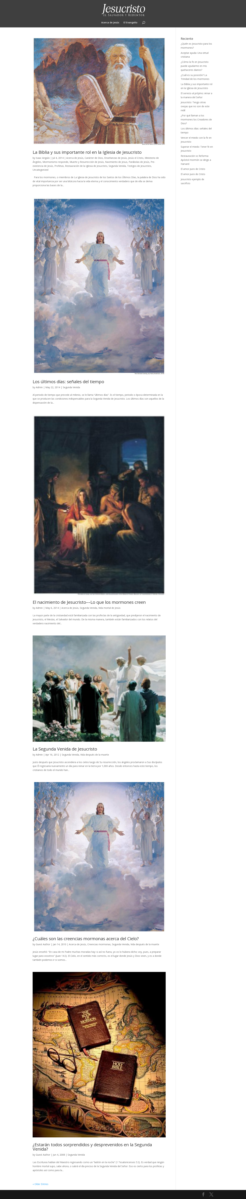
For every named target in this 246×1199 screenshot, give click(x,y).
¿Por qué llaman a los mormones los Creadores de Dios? (196, 119)
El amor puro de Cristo (193, 168)
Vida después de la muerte (94, 754)
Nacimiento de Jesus (116, 161)
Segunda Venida (117, 165)
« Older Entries (40, 1184)
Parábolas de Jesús (139, 161)
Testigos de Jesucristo (139, 165)
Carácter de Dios (94, 157)
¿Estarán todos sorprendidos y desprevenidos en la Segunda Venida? (92, 1147)
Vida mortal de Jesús (109, 607)
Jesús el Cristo (135, 157)
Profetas (59, 165)
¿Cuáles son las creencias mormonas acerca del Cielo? (86, 939)
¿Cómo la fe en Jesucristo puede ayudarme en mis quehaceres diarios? (195, 65)
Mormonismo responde (55, 161)
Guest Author (43, 944)
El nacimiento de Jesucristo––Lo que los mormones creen (89, 602)
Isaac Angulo (43, 157)
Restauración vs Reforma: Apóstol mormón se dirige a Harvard (196, 159)
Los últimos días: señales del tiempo (68, 382)
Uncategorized (40, 169)
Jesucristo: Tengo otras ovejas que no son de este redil (195, 106)
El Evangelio (130, 22)
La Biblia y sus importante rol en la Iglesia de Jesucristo (87, 152)
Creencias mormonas (99, 944)
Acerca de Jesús (110, 22)
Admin (39, 387)
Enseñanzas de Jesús (115, 157)
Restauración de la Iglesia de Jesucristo (86, 165)
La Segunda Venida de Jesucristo (65, 749)
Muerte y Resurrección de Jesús (87, 161)
